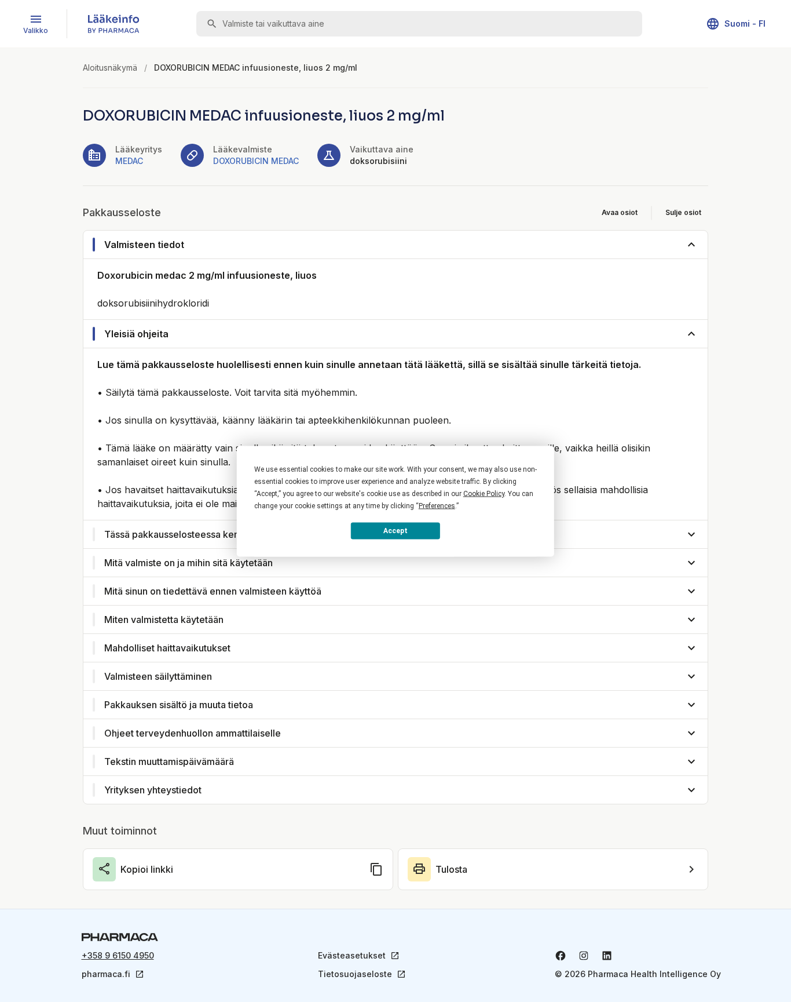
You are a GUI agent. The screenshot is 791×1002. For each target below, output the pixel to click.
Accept (395, 531)
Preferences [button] (437, 505)
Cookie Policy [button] (483, 493)
